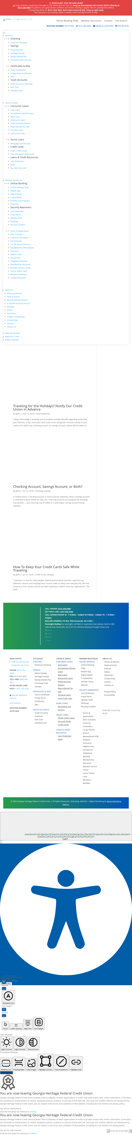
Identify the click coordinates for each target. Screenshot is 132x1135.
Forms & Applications (19, 231)
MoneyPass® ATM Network (22, 247)
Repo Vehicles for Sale (20, 126)
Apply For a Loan (12, 336)
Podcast (107, 668)
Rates (12, 164)
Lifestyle (50, 574)
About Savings (16, 50)
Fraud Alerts (15, 214)
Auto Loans (15, 110)
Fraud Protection (43, 413)
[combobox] (66, 826)
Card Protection (17, 211)
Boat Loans (15, 116)
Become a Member (18, 274)
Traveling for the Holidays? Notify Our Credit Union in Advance (47, 408)
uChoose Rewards (18, 278)
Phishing (14, 221)
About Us (9, 290)
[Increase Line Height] (4, 1009)
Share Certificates (18, 70)
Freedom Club (16, 90)
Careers (108, 21)
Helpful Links (16, 254)
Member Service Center (20, 268)
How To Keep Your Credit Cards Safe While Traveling (46, 569)
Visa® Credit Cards (18, 151)
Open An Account (12, 333)
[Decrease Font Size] (4, 988)
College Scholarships (16, 317)
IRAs (12, 76)
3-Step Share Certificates (21, 73)
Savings (47, 491)
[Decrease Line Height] (4, 1015)
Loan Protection (17, 161)
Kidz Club (14, 87)
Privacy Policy (110, 691)
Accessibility (109, 695)
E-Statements (16, 197)
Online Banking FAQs (67, 21)
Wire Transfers (16, 234)
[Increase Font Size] (4, 982)
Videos (10, 310)
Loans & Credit (11, 103)
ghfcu (18, 413)
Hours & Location (104, 26)
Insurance (14, 251)
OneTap (14, 980)
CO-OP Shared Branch (20, 244)
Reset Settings (6, 1072)
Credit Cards (40, 574)
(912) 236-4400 (24, 7)
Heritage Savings (17, 53)
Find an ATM (123, 26)
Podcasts (10, 306)
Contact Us (11, 327)
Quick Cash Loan (17, 133)
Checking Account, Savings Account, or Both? (47, 486)
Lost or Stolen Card (18, 271)
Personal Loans (16, 130)
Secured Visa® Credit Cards (22, 154)
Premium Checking (18, 42)
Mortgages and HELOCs (20, 143)
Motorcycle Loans (17, 120)
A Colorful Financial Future (18, 303)
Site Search (121, 21)
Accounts (9, 35)
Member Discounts (91, 21)
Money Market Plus (18, 56)
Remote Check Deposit (20, 201)
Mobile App (15, 191)
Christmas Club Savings (20, 60)
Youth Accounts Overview (21, 84)
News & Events (13, 296)
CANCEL (33, 1111)
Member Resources (13, 180)
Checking (39, 491)
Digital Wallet (16, 194)
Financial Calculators (19, 237)
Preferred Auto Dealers (20, 123)
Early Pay (14, 204)
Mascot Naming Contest (17, 300)
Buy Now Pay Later (18, 168)
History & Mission (14, 293)
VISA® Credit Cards (66, 718)
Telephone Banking (18, 261)
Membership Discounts (20, 264)
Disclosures (15, 257)
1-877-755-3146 (66, 611)
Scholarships (12, 320)
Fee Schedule (16, 241)
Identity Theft (16, 218)
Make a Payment (12, 340)
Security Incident (17, 224)
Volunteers (11, 313)
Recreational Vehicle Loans (22, 113)
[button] (1, 842)
